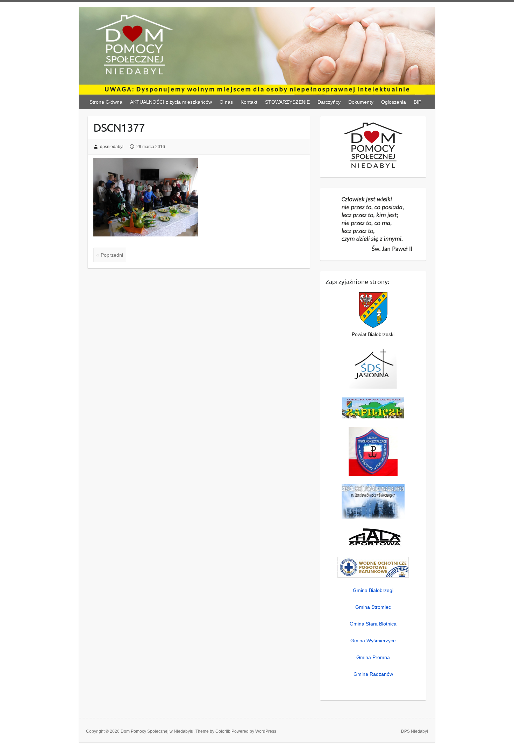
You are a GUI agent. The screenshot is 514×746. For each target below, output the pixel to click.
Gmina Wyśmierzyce (373, 640)
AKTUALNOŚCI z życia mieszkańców (171, 102)
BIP (417, 102)
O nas (226, 102)
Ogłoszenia (393, 102)
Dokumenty (360, 102)
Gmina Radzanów (373, 674)
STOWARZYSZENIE (287, 102)
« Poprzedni (110, 255)
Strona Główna (106, 102)
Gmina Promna (373, 657)
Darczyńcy (329, 102)
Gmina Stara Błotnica (373, 624)
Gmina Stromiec (373, 607)
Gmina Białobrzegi (373, 590)
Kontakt (249, 102)
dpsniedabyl (111, 146)
